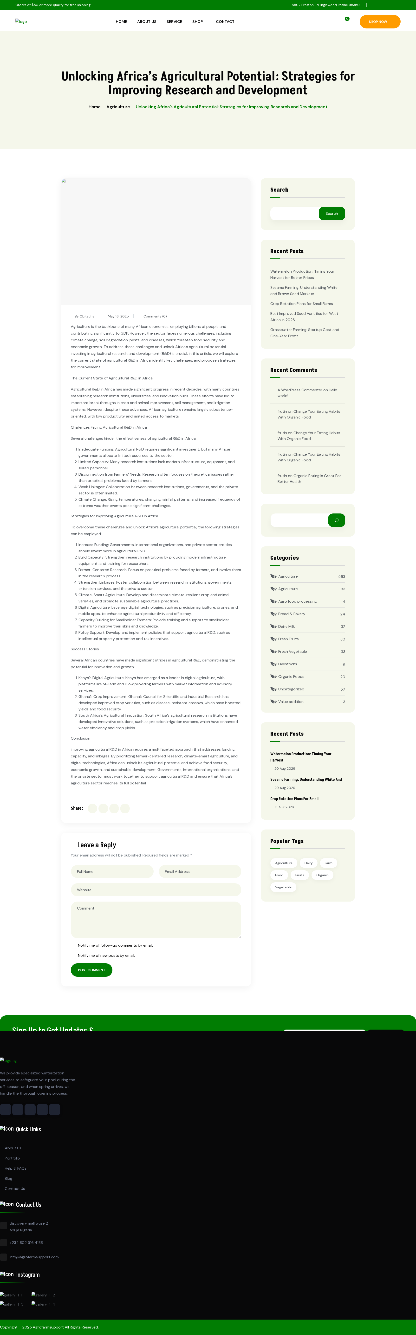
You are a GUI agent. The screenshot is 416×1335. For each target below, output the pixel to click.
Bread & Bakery (291, 613)
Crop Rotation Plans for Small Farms (301, 303)
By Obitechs (84, 316)
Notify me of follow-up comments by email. (115, 945)
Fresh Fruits (288, 638)
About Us (146, 21)
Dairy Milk (286, 626)
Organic (322, 875)
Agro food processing (297, 601)
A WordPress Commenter (300, 389)
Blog (8, 1178)
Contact (225, 21)
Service (174, 21)
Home (121, 21)
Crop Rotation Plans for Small (294, 799)
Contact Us (15, 1188)
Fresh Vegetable (292, 651)
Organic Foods (291, 676)
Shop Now (378, 22)
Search (279, 190)
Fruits (299, 875)
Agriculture (118, 107)
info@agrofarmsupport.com (34, 1257)
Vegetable (283, 887)
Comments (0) (155, 316)
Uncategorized (291, 689)
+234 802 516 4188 (26, 1242)
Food (279, 875)
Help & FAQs (15, 1168)
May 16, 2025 (118, 316)
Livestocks (287, 664)
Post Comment (91, 970)
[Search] (336, 520)
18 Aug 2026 (284, 807)
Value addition (291, 701)
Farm (328, 863)
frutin (282, 411)
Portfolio (12, 1158)
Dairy (309, 863)
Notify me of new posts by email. (106, 955)
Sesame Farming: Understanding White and (306, 779)
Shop (197, 21)
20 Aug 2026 (284, 768)
